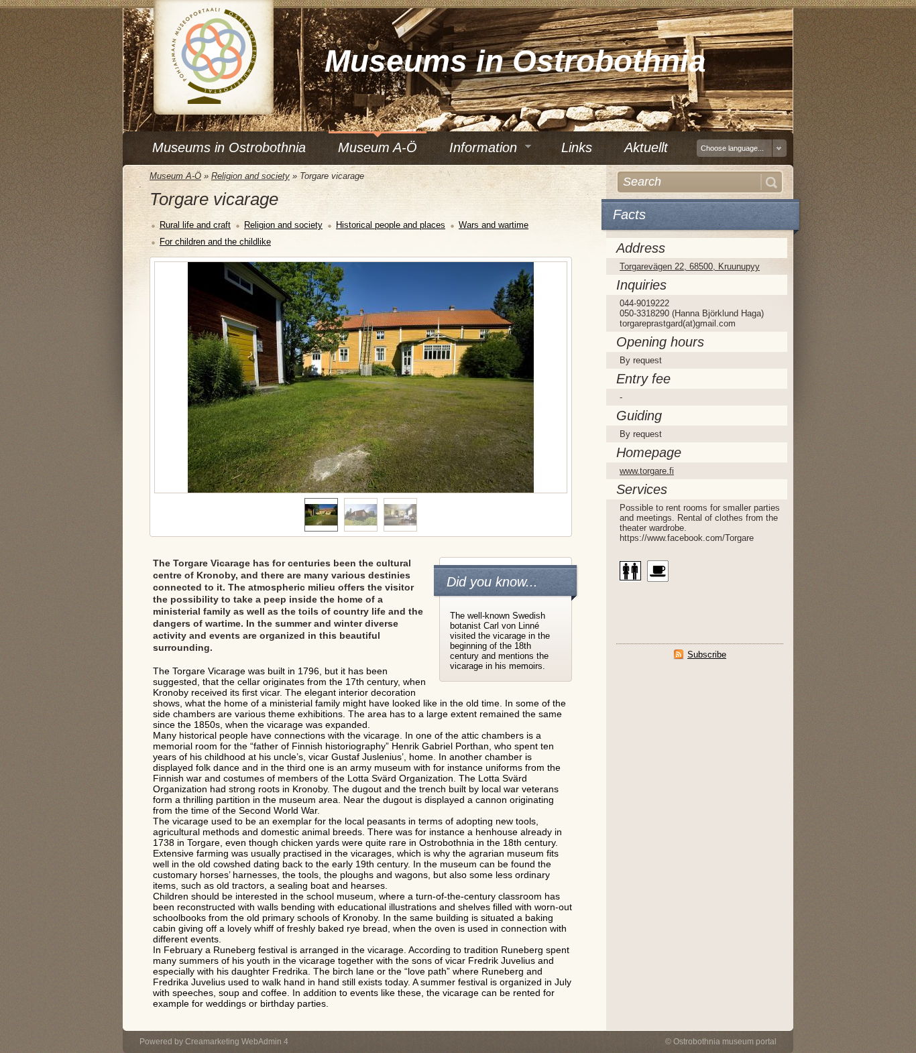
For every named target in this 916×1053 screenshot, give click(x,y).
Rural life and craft (195, 225)
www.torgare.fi (647, 471)
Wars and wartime (493, 225)
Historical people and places (390, 225)
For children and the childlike (215, 242)
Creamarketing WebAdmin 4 (236, 1041)
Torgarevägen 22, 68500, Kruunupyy (690, 266)
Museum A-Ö (175, 176)
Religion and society (250, 176)
